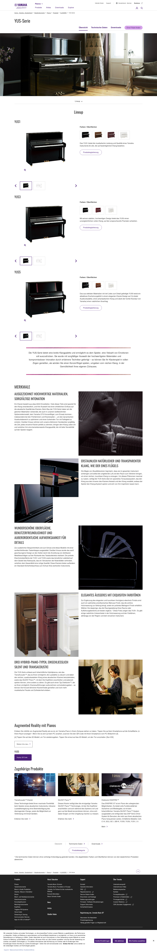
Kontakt (82, 884)
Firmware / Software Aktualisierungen (91, 902)
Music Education (52, 879)
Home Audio (18, 912)
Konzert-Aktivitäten (53, 894)
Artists (48, 7)
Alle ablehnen (119, 941)
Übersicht (83, 27)
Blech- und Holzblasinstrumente (24, 897)
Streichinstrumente (20, 899)
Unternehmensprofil (119, 884)
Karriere (115, 892)
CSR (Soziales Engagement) (122, 904)
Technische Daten (99, 27)
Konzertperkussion (20, 902)
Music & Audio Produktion (22, 889)
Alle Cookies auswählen (137, 941)
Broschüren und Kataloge (88, 897)
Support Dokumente (86, 904)
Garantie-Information (86, 887)
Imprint (6, 950)
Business (137, 3)
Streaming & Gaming (20, 914)
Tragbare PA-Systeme (21, 909)
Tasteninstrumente (20, 887)
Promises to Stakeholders (121, 897)
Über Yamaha (117, 879)
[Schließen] (153, 940)
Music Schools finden (54, 896)
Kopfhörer (17, 907)
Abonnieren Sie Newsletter (88, 918)
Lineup (77, 101)
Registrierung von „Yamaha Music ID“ (92, 912)
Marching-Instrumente (21, 904)
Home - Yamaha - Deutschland (23, 13)
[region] (78, 941)
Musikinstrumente (39, 13)
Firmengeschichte (118, 899)
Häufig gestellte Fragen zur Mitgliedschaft (93, 923)
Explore (71, 7)
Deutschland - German (125, 3)
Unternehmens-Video (119, 887)
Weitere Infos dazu (22, 744)
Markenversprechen (119, 889)
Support (108, 3)
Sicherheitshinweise (86, 907)
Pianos (38, 3)
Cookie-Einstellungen (102, 941)
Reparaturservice (85, 892)
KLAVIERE (63, 13)
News (49, 902)
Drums (16, 894)
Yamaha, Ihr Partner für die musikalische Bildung (60, 890)
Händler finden (99, 3)
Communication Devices (21, 917)
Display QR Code (22, 757)
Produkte (38, 7)
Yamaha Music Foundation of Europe (58, 887)
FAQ (81, 889)
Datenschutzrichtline (16, 950)
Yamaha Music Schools (54, 884)
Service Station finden (87, 894)
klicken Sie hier (68, 944)
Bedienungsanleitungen (87, 899)
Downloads (59, 7)
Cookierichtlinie (29, 950)
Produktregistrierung (86, 920)
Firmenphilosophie (119, 894)
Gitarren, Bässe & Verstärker (23, 892)
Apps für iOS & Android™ (22, 919)
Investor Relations (119, 902)
